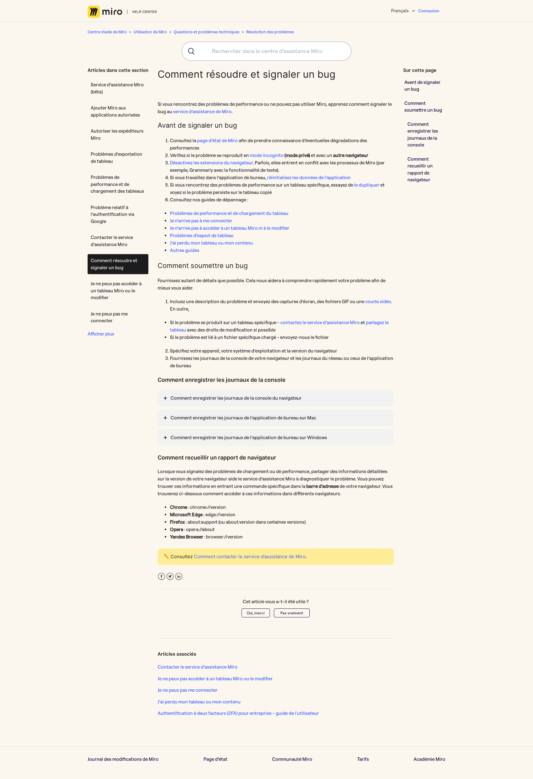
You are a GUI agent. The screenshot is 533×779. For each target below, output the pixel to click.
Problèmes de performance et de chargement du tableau (229, 213)
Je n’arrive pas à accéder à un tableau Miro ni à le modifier (229, 228)
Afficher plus (101, 334)
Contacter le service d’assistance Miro (112, 240)
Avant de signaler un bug (422, 85)
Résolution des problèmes (270, 31)
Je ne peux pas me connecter (109, 317)
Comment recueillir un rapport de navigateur (420, 169)
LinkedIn (179, 576)
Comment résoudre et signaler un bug (114, 264)
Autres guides (184, 250)
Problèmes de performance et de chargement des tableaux (117, 184)
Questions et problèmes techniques (206, 31)
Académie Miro (429, 759)
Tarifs (363, 759)
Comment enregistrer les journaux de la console (422, 134)
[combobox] (266, 51)
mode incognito (266, 155)
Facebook (161, 576)
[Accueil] (122, 12)
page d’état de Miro (217, 140)
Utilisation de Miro (150, 31)
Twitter (170, 576)
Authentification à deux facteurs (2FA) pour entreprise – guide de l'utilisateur (238, 713)
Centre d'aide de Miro (107, 31)
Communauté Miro (292, 759)
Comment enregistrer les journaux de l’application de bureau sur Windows (249, 437)
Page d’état (215, 759)
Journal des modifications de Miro (123, 759)
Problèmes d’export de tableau (201, 235)
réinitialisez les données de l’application (309, 177)
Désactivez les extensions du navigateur (211, 163)
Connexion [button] (428, 11)
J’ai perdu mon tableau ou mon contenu (211, 243)
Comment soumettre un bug (423, 106)
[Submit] (189, 51)
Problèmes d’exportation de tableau (116, 157)
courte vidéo (378, 301)
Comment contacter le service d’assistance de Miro (249, 556)
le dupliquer (366, 185)
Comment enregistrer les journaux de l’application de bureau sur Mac (243, 418)
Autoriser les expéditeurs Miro (117, 134)
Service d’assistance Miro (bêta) (117, 88)
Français (400, 11)
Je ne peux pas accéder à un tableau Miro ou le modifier (116, 290)
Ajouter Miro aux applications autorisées (115, 111)
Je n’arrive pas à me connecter (201, 221)
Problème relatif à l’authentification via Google (112, 214)
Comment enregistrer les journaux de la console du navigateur (236, 398)
